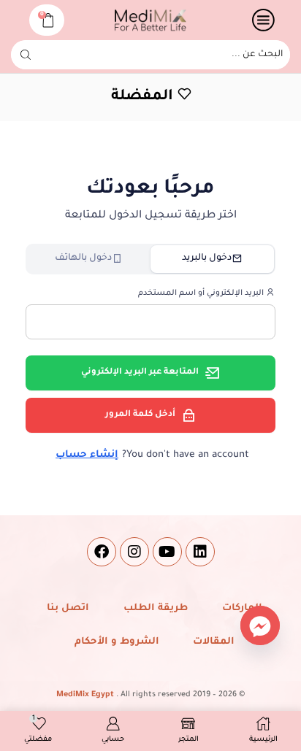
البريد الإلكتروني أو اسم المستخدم (202, 293)
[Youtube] (167, 551)
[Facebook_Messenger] (260, 625)
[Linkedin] (200, 551)
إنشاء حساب (87, 455)
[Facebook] (101, 551)
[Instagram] (134, 551)
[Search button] (25, 54)
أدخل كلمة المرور (140, 415)
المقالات (214, 641)
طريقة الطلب (155, 608)
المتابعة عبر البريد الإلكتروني (140, 372)
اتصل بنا (68, 608)
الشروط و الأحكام (117, 641)
